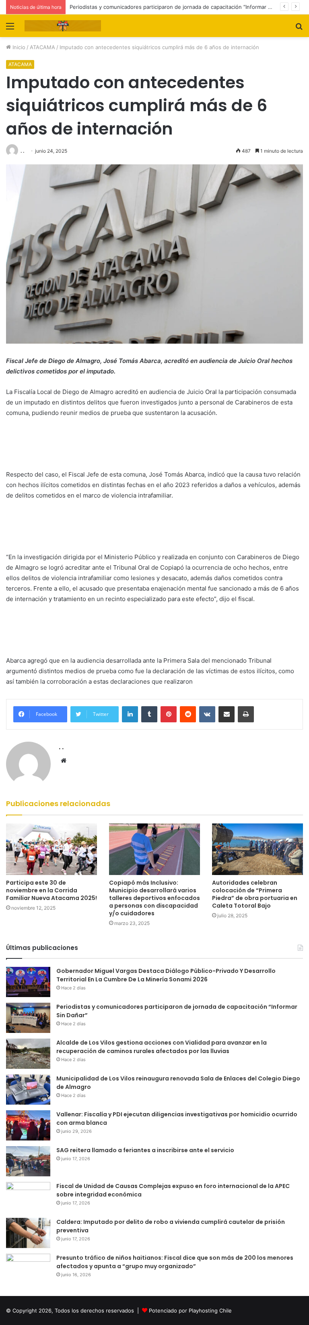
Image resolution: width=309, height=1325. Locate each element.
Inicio (18, 47)
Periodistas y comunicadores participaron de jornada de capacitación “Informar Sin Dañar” (182, 7)
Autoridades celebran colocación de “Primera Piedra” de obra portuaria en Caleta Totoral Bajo (254, 894)
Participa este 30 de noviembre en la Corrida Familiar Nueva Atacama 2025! (51, 890)
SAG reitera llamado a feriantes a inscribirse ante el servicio (145, 1150)
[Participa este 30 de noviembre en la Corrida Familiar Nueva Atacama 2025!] (51, 849)
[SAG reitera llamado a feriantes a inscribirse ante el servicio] (28, 1161)
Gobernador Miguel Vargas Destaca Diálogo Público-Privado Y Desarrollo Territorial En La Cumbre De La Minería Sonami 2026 (166, 975)
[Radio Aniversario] (63, 25)
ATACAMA (42, 47)
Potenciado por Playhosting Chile (190, 1310)
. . (22, 151)
